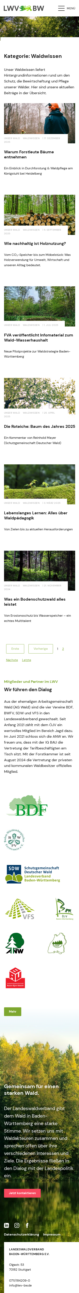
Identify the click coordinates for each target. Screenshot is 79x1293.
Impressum (52, 1234)
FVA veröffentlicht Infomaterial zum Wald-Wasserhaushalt (38, 337)
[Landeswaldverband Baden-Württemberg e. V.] (24, 8)
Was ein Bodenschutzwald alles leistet (35, 602)
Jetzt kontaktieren (22, 1193)
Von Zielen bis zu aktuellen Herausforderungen (38, 529)
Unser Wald (12, 138)
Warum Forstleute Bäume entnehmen (29, 154)
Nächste (12, 660)
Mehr (12, 1012)
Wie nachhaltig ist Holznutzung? (35, 243)
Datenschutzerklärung (21, 1234)
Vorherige (41, 649)
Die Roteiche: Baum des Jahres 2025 (39, 426)
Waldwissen (31, 138)
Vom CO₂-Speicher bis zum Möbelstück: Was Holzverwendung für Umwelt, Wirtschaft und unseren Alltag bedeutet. (37, 260)
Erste (15, 649)
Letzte (26, 660)
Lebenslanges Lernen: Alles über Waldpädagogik (35, 515)
